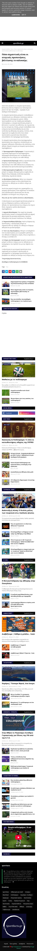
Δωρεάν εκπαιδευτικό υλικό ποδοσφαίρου (20, 391)
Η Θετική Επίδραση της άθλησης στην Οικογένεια (18, 582)
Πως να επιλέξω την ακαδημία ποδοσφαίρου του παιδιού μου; (21, 300)
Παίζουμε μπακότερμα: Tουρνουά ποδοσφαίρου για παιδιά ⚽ (22, 767)
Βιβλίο (4, 906)
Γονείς (10, 901)
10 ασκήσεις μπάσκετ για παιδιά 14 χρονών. (22, 797)
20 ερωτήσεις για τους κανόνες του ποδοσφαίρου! (22, 399)
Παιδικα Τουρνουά (19, 901)
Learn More (16, 15)
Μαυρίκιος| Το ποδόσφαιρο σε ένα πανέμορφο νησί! (22, 703)
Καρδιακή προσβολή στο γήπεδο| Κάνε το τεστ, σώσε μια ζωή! (22, 750)
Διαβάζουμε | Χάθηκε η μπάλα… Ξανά (18, 634)
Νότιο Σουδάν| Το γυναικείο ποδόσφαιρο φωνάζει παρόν (20, 695)
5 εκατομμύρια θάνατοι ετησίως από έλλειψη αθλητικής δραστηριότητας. (23, 604)
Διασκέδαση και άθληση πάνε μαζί (22, 472)
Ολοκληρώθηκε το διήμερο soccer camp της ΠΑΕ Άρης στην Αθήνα (22, 533)
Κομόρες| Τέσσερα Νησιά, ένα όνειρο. (18, 683)
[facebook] (10, 413)
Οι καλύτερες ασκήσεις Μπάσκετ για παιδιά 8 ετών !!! (23, 789)
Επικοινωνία (30, 943)
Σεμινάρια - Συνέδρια (26, 895)
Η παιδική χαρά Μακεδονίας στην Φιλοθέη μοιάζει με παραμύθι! (22, 595)
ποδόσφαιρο (14, 895)
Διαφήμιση (22, 943)
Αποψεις (27, 892)
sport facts (6, 892)
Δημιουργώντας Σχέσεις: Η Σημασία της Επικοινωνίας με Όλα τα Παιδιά (22, 282)
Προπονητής (27, 898)
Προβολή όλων (28, 359)
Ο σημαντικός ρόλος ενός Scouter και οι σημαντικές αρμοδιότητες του (23, 813)
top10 (4, 901)
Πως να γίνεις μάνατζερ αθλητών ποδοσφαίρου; (21, 781)
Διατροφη (29, 906)
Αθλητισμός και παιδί (17, 892)
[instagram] (27, 413)
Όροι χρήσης (13, 943)
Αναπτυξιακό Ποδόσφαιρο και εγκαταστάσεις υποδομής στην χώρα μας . (21, 464)
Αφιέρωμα (5, 898)
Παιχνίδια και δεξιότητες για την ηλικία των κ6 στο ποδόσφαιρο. (21, 805)
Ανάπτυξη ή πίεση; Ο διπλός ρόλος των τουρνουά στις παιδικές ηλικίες (18, 511)
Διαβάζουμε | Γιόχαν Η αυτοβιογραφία (18, 646)
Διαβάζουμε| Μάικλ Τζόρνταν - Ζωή (22, 653)
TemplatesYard (17, 947)
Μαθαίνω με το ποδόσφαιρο (14, 379)
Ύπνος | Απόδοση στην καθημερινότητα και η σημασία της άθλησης (22, 758)
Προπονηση (6, 904)
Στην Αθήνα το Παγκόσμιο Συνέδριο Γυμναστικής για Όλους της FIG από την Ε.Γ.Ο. (17, 735)
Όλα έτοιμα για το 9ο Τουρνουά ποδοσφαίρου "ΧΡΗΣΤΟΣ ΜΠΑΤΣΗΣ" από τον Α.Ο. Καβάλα (22, 541)
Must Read (5, 895)
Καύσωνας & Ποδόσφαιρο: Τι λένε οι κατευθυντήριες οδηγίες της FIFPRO (18, 441)
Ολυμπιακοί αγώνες (16, 898)
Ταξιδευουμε (6, 909)
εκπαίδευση (15, 909)
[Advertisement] (18, 20)
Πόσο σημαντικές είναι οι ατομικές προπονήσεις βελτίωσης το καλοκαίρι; (22, 291)
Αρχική (6, 943)
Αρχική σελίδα (6, 49)
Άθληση (22, 906)
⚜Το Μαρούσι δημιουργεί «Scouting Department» (22, 481)
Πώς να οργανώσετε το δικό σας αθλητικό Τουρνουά (21, 525)
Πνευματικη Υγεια (28, 904)
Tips (12, 49)
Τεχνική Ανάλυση (16, 904)
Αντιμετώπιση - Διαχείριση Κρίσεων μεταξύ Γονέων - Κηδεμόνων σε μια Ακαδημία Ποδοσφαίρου (22, 455)
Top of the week (13, 906)
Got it (24, 15)
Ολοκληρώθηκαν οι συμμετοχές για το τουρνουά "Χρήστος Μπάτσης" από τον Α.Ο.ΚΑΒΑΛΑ (22, 551)
